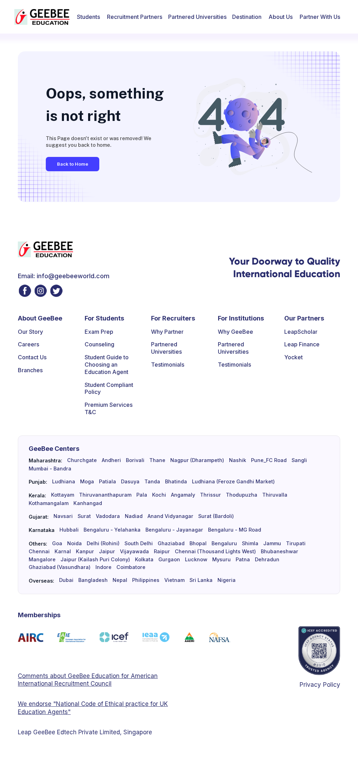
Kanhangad (87, 503)
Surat (84, 516)
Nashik (237, 460)
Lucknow (196, 559)
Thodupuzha (241, 494)
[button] (88, 17)
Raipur (162, 551)
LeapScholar (300, 331)
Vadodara (108, 516)
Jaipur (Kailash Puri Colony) (95, 559)
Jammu (272, 543)
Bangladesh (93, 580)
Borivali (135, 460)
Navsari (63, 516)
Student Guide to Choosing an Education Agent (107, 364)
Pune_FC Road (269, 460)
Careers (28, 344)
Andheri (111, 460)
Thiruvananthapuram (105, 494)
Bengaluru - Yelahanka (112, 529)
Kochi (159, 494)
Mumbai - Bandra (50, 468)
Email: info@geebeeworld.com (63, 276)
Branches (30, 370)
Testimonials (167, 364)
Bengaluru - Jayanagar (174, 529)
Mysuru (221, 559)
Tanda (152, 481)
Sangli (299, 460)
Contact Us (32, 357)
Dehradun (267, 559)
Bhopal (198, 543)
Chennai (39, 551)
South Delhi (138, 543)
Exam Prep (99, 331)
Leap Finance (302, 344)
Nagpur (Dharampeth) (197, 460)
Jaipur (107, 551)
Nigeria (226, 580)
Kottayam (62, 494)
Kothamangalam (49, 503)
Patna (243, 559)
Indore (103, 567)
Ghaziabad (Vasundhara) (60, 567)
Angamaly (183, 494)
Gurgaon (169, 559)
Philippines (145, 580)
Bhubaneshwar (279, 551)
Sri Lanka (201, 580)
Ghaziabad (171, 543)
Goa (57, 543)
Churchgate (82, 460)
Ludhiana (63, 481)
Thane (157, 460)
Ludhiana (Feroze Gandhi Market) (233, 481)
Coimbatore (130, 567)
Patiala (107, 481)
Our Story (30, 331)
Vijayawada (134, 551)
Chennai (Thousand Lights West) (215, 551)
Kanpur (85, 551)
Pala (141, 494)
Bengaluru (224, 543)
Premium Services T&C (109, 408)
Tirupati (296, 543)
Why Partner (167, 331)
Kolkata (144, 559)
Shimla (250, 543)
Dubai (66, 580)
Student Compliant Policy (109, 388)
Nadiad (134, 516)
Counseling (99, 344)
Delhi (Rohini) (103, 543)
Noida (74, 543)
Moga (87, 481)
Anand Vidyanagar (170, 516)
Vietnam (174, 580)
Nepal (120, 580)
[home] (42, 17)
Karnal (63, 551)
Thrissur (210, 494)
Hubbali (69, 529)
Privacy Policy (319, 684)
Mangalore (42, 559)
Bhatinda (176, 481)
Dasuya (130, 481)
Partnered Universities (197, 16)
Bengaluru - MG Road (234, 529)
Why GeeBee (235, 331)
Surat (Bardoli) (216, 516)
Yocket (293, 357)
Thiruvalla (274, 494)
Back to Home (72, 164)
